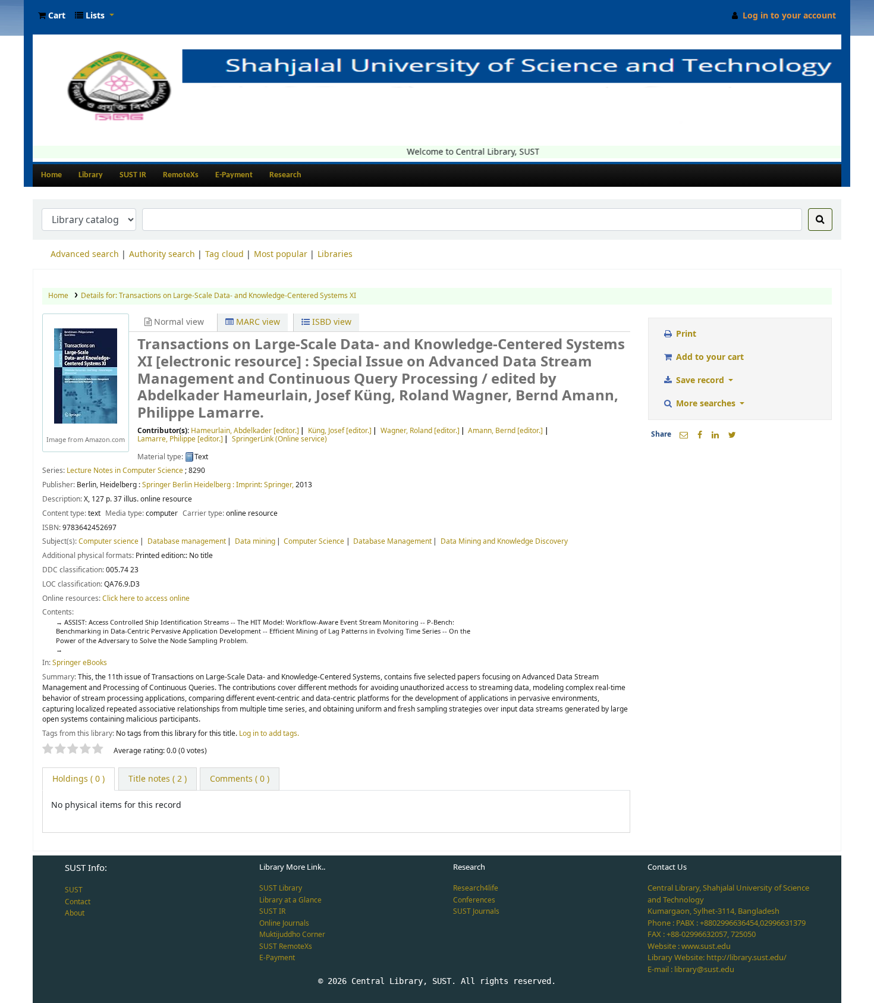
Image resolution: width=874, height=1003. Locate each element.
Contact (77, 902)
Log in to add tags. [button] (269, 733)
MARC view (257, 322)
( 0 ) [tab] (78, 779)
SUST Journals (476, 911)
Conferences (474, 900)
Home (51, 175)
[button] (51, 16)
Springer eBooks (79, 662)
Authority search (162, 254)
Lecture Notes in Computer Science (125, 470)
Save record (700, 380)
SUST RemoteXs (285, 946)
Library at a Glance (290, 900)
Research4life (475, 888)
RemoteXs (181, 175)
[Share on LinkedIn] (715, 435)
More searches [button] (706, 403)
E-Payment (234, 175)
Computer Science (314, 541)
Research (285, 175)
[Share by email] (684, 435)
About (74, 913)
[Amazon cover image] (85, 375)
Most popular (280, 254)
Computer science (108, 541)
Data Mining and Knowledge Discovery (504, 541)
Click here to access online (146, 598)
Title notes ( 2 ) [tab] (157, 779)
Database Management (392, 541)
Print (685, 334)
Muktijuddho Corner (292, 934)
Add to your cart (709, 357)
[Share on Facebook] (700, 435)
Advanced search (85, 254)
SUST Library (280, 888)
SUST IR (133, 175)
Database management (186, 541)
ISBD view (330, 322)
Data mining (255, 541)
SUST (74, 890)
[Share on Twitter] (732, 435)
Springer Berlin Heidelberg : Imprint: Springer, (218, 484)
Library (90, 175)
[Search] (820, 219)
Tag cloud (224, 254)
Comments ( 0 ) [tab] (239, 779)
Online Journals (284, 923)
